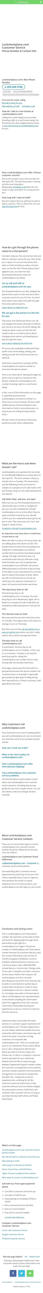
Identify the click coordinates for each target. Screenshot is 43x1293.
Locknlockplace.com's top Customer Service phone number (21, 1151)
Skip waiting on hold (10, 106)
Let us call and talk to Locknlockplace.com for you (16, 285)
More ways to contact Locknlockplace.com (20, 1177)
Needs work (34, 1256)
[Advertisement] (21, 150)
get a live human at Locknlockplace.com (21, 125)
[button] (40, 2)
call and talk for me (30, 629)
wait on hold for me (10, 632)
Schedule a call (28, 106)
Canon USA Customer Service (14, 1230)
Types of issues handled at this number (19, 1173)
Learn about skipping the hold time (17, 343)
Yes (26, 1256)
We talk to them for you (12, 103)
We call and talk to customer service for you (21, 1157)
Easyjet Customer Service (13, 1234)
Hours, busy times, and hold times (17, 1169)
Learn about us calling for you (15, 307)
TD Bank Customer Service (13, 1238)
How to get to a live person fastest (16, 1165)
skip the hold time (9, 206)
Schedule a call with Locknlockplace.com (19, 528)
